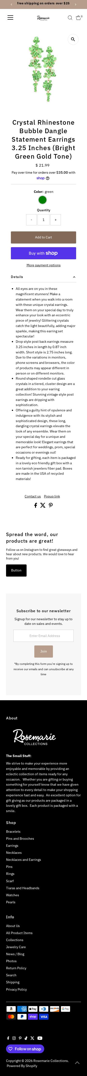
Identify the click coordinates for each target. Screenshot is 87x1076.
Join (43, 651)
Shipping (12, 982)
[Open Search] (70, 18)
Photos (11, 961)
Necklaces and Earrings (23, 859)
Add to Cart (43, 237)
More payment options (44, 265)
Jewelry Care (16, 947)
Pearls (10, 902)
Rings (10, 874)
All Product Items (19, 933)
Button (16, 570)
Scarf (10, 881)
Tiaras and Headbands (22, 888)
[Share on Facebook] (36, 506)
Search (11, 975)
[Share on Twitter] (43, 506)
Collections (14, 940)
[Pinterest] (20, 1038)
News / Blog (15, 954)
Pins (9, 866)
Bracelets (13, 831)
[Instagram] (14, 1038)
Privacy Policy (16, 989)
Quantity (43, 210)
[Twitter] (32, 1038)
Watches (12, 895)
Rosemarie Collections (50, 1061)
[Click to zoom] (73, 39)
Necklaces (14, 852)
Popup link (52, 496)
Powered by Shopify (22, 1066)
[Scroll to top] (77, 1063)
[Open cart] (78, 18)
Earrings (12, 845)
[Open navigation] (10, 18)
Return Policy (16, 968)
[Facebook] (8, 1038)
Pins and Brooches (20, 838)
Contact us (33, 496)
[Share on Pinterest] (51, 506)
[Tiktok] (26, 1038)
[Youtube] (40, 1038)
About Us (13, 926)
